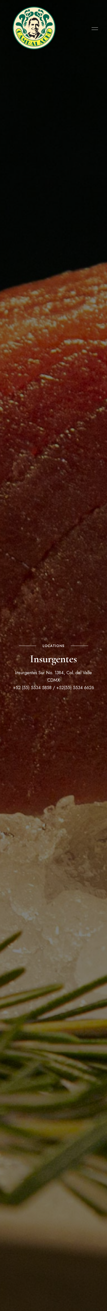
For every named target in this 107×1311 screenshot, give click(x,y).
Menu (94, 29)
